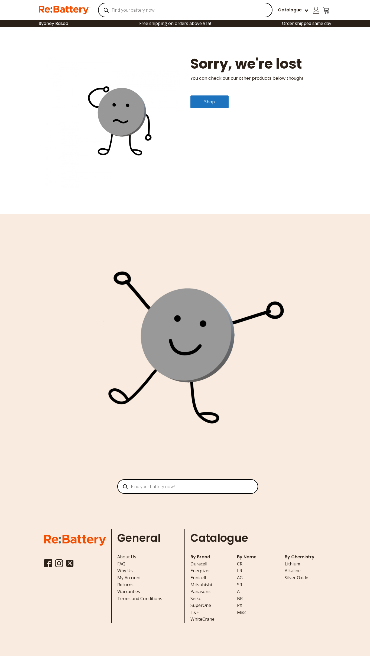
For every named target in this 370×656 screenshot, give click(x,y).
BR (240, 598)
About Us (126, 557)
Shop (209, 102)
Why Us (125, 571)
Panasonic (200, 591)
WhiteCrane (202, 619)
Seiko (196, 598)
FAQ (121, 564)
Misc (241, 612)
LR (239, 571)
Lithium (292, 564)
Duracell (198, 564)
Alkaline (293, 571)
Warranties (128, 591)
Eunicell (198, 578)
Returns (125, 585)
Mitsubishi (201, 585)
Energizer (200, 571)
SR (239, 585)
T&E (194, 612)
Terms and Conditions (139, 598)
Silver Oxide (296, 578)
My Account (129, 578)
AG (240, 578)
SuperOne (200, 605)
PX (239, 605)
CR (239, 564)
